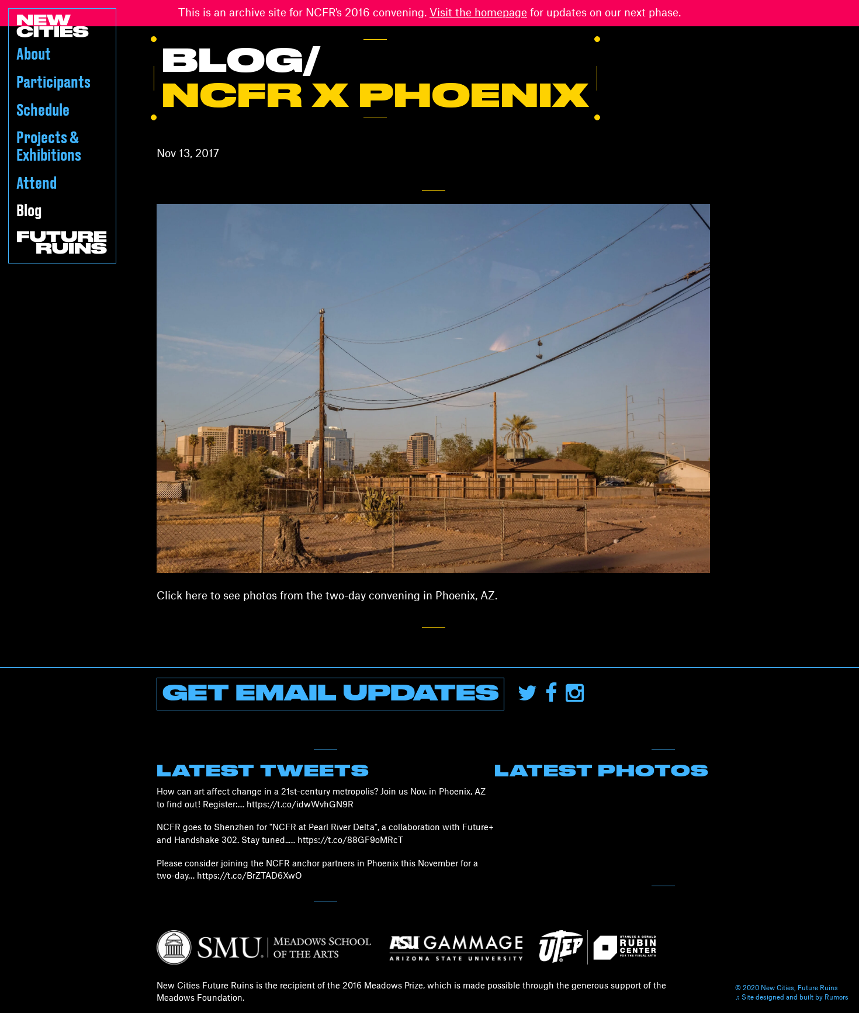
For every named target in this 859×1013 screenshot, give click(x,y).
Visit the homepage (478, 13)
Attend (36, 184)
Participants (53, 83)
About (33, 55)
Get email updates (330, 694)
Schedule (43, 111)
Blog (29, 211)
